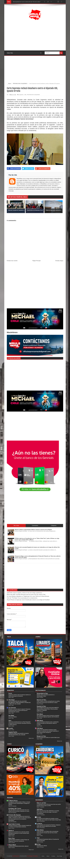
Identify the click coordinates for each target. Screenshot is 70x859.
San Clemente (12, 707)
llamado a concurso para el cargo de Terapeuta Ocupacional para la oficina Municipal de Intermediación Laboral (19, 710)
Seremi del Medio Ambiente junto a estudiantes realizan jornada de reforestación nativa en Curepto (48, 723)
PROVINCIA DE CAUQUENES (33, 94)
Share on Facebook (15, 168)
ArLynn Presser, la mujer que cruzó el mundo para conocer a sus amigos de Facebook (28, 599)
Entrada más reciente (12, 260)
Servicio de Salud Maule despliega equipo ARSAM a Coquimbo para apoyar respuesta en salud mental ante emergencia (48, 731)
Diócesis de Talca (41, 699)
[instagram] (55, 2)
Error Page (59, 856)
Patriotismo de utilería (42, 845)
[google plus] (61, 2)
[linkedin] (58, 2)
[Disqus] (35, 285)
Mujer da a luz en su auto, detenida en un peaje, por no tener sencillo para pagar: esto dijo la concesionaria (48, 812)
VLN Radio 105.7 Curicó (14, 808)
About (48, 856)
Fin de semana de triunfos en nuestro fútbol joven (48, 737)
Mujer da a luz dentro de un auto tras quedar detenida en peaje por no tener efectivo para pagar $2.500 (18, 833)
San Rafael (11, 715)
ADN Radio (40, 809)
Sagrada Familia (12, 732)
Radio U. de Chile (41, 803)
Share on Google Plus (44, 168)
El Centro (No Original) (14, 815)
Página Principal (36, 260)
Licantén (10, 728)
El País (39, 844)
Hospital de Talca (41, 706)
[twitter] (48, 2)
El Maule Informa (13, 800)
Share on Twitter (29, 168)
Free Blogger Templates (32, 856)
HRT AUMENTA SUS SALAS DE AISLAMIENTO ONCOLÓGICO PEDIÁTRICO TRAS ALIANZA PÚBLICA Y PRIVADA (48, 709)
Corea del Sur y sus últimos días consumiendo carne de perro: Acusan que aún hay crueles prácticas (47, 833)
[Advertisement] (35, 37)
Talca (9, 720)
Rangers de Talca (41, 736)
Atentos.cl (11, 830)
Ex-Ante (39, 817)
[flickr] (51, 2)
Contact (53, 856)
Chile (25, 94)
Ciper (38, 838)
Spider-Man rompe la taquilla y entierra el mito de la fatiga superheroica (24, 592)
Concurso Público (12, 716)
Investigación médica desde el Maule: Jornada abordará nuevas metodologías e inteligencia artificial (19, 803)
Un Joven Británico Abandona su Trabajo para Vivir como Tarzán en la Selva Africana (28, 596)
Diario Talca (11, 838)
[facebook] (44, 2)
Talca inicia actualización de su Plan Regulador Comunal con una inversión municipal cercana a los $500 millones (19, 723)
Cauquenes (21, 94)
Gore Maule (40, 714)
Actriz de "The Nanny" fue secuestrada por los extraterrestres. (22, 598)
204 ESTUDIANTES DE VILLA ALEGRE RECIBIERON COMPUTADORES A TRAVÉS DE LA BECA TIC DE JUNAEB (19, 703)
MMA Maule (40, 720)
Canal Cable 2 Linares (14, 824)
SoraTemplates (15, 856)
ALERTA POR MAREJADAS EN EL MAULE (18, 846)
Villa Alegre (11, 699)
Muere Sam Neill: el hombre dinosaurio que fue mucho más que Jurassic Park (26, 594)
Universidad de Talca (42, 693)
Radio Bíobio (40, 830)
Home (43, 856)
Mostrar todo (31, 738)
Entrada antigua (59, 260)
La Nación (39, 823)
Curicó (10, 693)
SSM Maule (40, 728)
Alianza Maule (12, 844)
